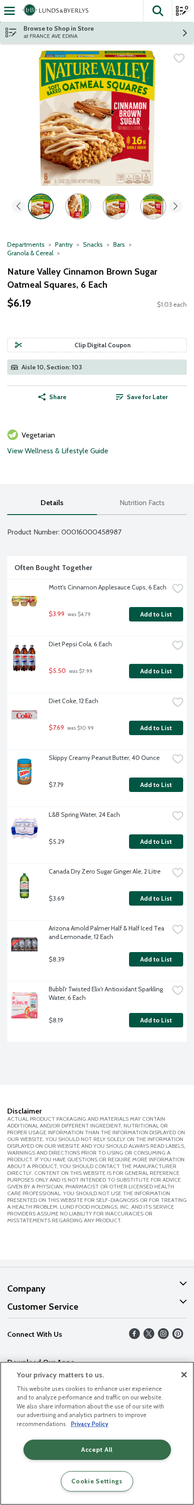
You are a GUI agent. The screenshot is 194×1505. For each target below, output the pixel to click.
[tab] (52, 503)
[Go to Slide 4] (153, 206)
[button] (157, 11)
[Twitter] (148, 1336)
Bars (119, 244)
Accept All (97, 1449)
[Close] (184, 1375)
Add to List (156, 614)
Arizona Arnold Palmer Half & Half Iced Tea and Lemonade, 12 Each (107, 932)
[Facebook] (134, 1336)
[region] (97, 1433)
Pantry (64, 244)
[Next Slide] (175, 207)
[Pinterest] (177, 1336)
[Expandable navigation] (9, 11)
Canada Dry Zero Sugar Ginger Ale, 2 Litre (105, 871)
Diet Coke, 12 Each (73, 701)
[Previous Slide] (18, 207)
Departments (26, 244)
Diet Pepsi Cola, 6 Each (80, 644)
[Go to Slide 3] (115, 206)
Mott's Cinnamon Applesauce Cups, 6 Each (107, 587)
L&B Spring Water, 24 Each (84, 814)
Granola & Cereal (30, 253)
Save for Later (147, 397)
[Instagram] (163, 1336)
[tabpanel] (97, 782)
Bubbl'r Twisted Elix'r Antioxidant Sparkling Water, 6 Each (106, 993)
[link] (142, 397)
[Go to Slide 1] (41, 206)
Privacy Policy (89, 1423)
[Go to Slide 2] (78, 206)
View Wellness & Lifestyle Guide (57, 450)
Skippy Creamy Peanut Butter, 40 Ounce (104, 758)
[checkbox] (179, 58)
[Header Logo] (53, 11)
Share (57, 397)
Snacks (93, 244)
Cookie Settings (97, 1481)
